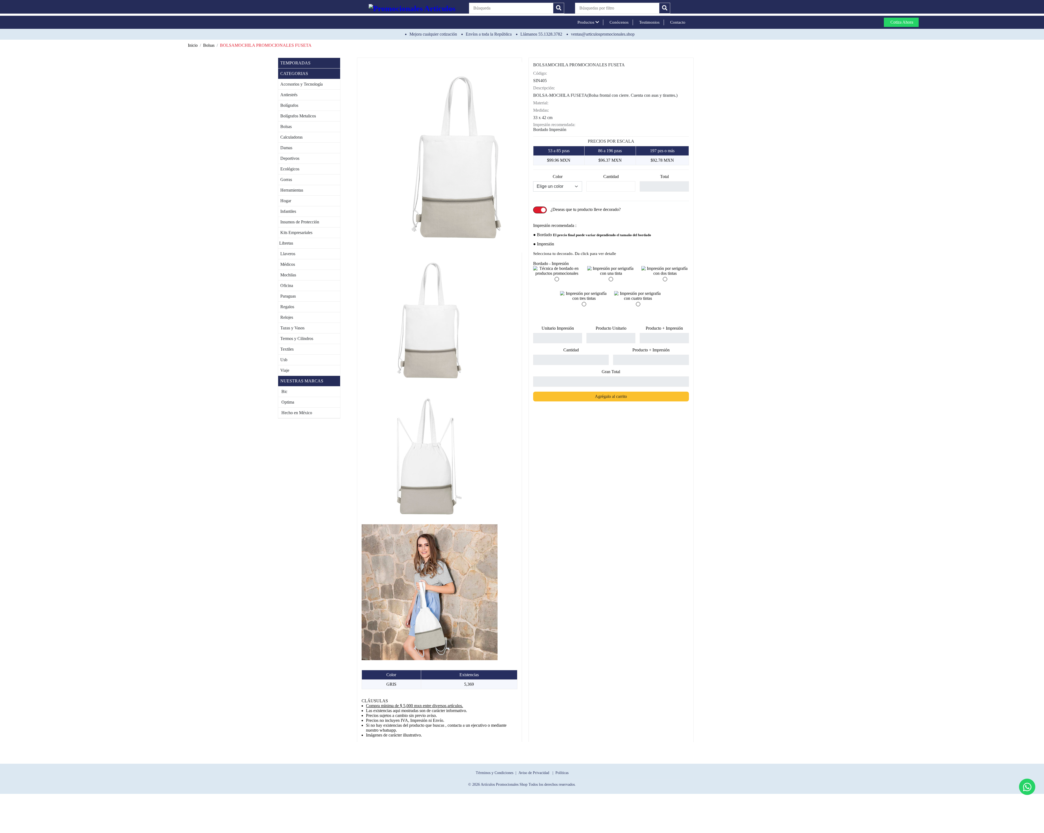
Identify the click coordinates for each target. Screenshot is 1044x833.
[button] (617, 8)
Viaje (283, 370)
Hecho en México (295, 412)
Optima (286, 402)
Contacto (676, 22)
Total (664, 176)
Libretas (285, 243)
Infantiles (287, 211)
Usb (282, 359)
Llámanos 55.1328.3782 (541, 34)
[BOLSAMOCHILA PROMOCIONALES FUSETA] (457, 156)
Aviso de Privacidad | (536, 772)
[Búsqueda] (558, 8)
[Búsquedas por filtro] (664, 8)
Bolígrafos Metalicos (297, 116)
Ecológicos (288, 169)
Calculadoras (290, 137)
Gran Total (611, 371)
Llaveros (286, 253)
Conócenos (618, 22)
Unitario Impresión (558, 328)
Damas (285, 147)
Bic (282, 391)
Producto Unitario (611, 328)
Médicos (286, 264)
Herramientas (290, 190)
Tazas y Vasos (291, 328)
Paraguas (287, 296)
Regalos (286, 306)
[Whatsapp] (1027, 787)
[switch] (540, 210)
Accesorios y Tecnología (300, 84)
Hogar (284, 200)
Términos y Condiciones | (497, 772)
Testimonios (648, 22)
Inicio (193, 45)
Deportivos (288, 158)
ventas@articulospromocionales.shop (603, 34)
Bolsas (209, 45)
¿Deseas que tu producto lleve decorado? (586, 209)
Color (558, 176)
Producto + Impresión (664, 328)
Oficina (285, 285)
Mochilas (287, 275)
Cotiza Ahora (901, 22)
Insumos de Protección (298, 222)
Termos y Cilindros (295, 338)
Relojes (285, 317)
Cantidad (611, 176)
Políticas (561, 772)
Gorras (285, 179)
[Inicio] (413, 8)
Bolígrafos (288, 105)
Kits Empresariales (295, 232)
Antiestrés (287, 94)
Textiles (286, 349)
